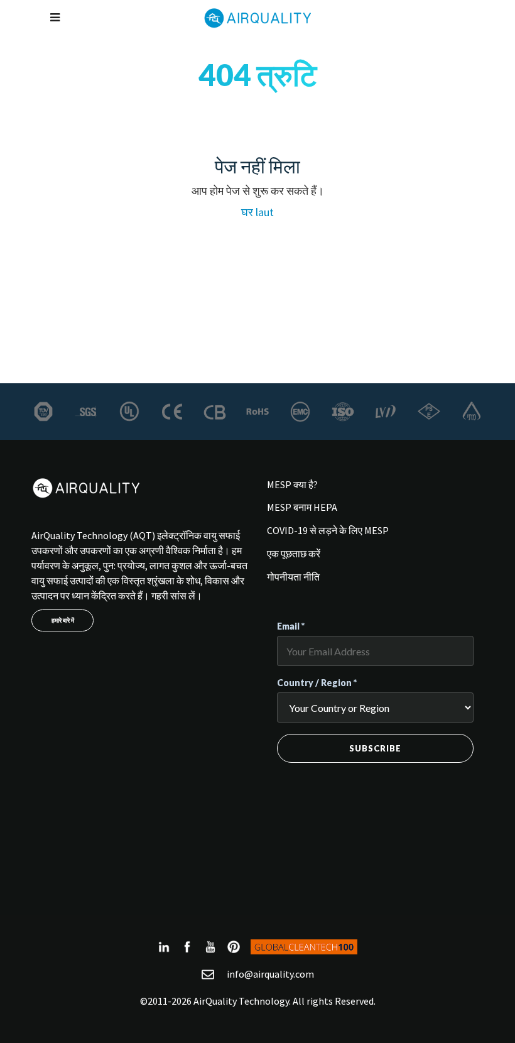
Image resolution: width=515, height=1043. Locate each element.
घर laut (257, 212)
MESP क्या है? (292, 484)
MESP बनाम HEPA (302, 507)
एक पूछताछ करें (293, 553)
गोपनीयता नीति (293, 577)
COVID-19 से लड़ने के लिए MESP (328, 530)
